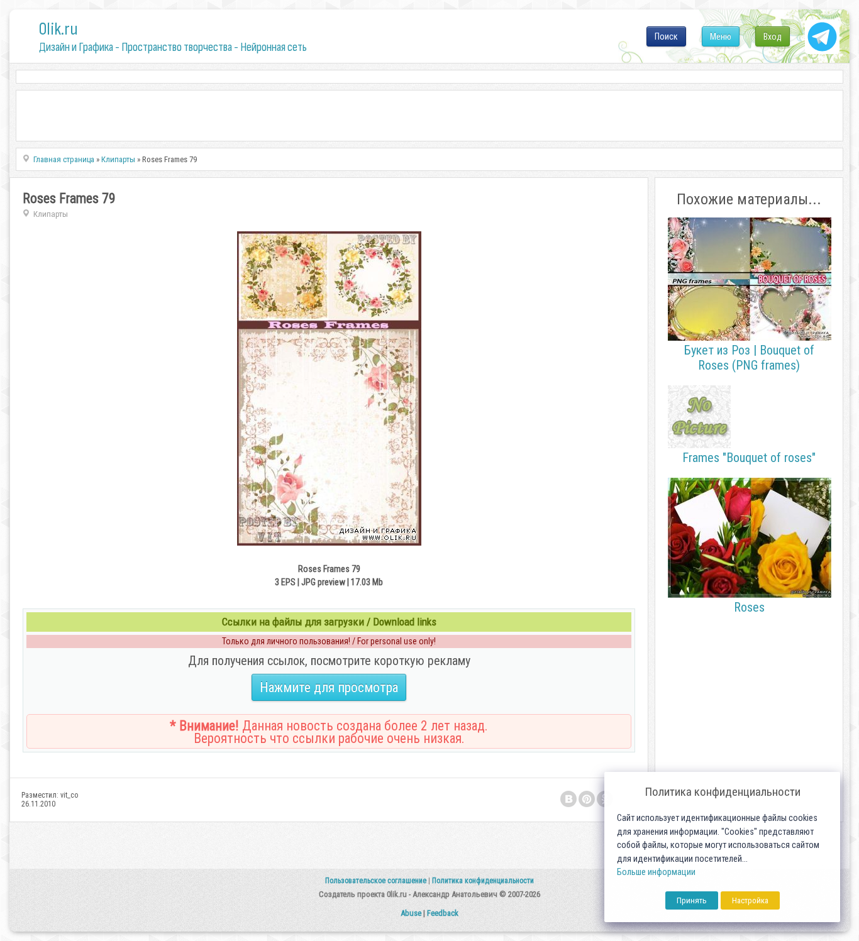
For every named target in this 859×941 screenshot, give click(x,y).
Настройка (750, 900)
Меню (720, 36)
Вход (772, 36)
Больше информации (656, 872)
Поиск (666, 36)
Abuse (411, 913)
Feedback (442, 913)
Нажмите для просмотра (329, 687)
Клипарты (50, 214)
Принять (692, 900)
